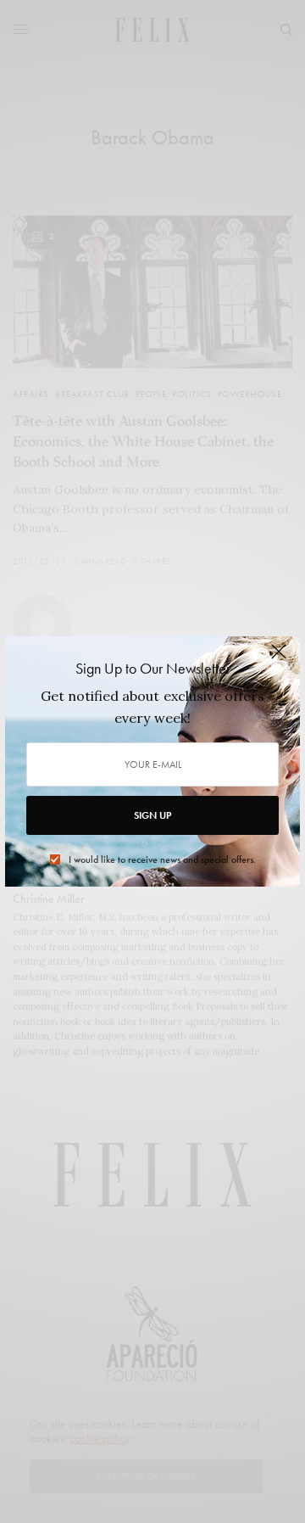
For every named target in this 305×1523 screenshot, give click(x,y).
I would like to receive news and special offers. (162, 859)
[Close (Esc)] (279, 659)
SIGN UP (152, 815)
